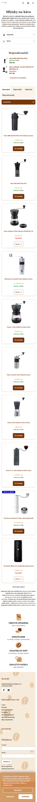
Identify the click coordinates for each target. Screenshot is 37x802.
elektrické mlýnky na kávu (23, 22)
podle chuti (26, 601)
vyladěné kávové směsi (28, 605)
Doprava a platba (7, 710)
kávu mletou (19, 603)
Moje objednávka (7, 720)
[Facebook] (4, 690)
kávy (7, 20)
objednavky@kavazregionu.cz (11, 684)
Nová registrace (7, 766)
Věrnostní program (8, 715)
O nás (3, 705)
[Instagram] (8, 690)
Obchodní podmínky (8, 717)
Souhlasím (25, 797)
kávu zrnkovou (29, 603)
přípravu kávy (26, 591)
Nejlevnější (17, 89)
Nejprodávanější (8, 95)
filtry (28, 593)
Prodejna (5, 712)
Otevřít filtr (7, 102)
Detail (17, 244)
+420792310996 (7, 686)
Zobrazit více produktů (18, 78)
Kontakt (4, 707)
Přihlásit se (6, 761)
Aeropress (8, 597)
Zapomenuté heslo (8, 768)
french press (16, 597)
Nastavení (17, 790)
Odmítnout (10, 797)
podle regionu (17, 601)
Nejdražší (28, 89)
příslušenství (10, 595)
